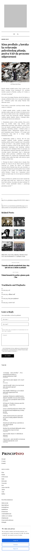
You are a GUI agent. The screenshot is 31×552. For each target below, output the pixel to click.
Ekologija (4, 502)
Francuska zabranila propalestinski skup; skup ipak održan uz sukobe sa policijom (15, 247)
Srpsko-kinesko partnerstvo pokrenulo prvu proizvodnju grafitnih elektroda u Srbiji (13, 397)
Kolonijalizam (5, 487)
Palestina (16, 235)
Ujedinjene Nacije (20, 237)
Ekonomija (4, 516)
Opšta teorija (5, 483)
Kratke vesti (5, 19)
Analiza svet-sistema (7, 496)
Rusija (3, 455)
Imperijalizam (5, 485)
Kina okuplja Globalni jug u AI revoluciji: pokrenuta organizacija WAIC (13, 371)
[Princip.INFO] (15, 6)
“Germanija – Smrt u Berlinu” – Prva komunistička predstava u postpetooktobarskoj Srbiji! (12, 354)
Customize (15, 544)
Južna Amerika (5, 467)
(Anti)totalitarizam (6, 494)
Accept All (15, 540)
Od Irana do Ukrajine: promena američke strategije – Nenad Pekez (13, 384)
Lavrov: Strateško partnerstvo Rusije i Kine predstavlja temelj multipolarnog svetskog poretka (14, 390)
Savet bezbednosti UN (10, 237)
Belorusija (4, 461)
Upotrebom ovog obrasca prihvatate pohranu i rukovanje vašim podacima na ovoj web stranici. (15, 330)
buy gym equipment (13, 279)
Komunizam (5, 492)
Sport (3, 524)
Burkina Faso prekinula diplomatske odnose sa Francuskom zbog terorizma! (14, 409)
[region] (15, 539)
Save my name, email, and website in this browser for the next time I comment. (15, 311)
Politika (3, 514)
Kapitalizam (5, 489)
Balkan (3, 474)
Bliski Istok (4, 235)
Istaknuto (4, 520)
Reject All (15, 548)
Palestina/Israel (23, 235)
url (9, 270)
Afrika (3, 470)
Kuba (3, 459)
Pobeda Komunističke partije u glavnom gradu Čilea (15, 256)
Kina (12, 235)
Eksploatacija (5, 498)
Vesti (3, 511)
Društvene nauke (6, 518)
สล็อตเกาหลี (11, 274)
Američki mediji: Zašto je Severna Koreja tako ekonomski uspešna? (13, 366)
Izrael (9, 235)
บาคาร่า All (11, 283)
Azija (3, 472)
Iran (3, 465)
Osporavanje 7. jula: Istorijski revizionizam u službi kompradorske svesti (14, 420)
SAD (3, 237)
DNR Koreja (5, 457)
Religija (3, 522)
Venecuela (4, 463)
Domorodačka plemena (7, 500)
